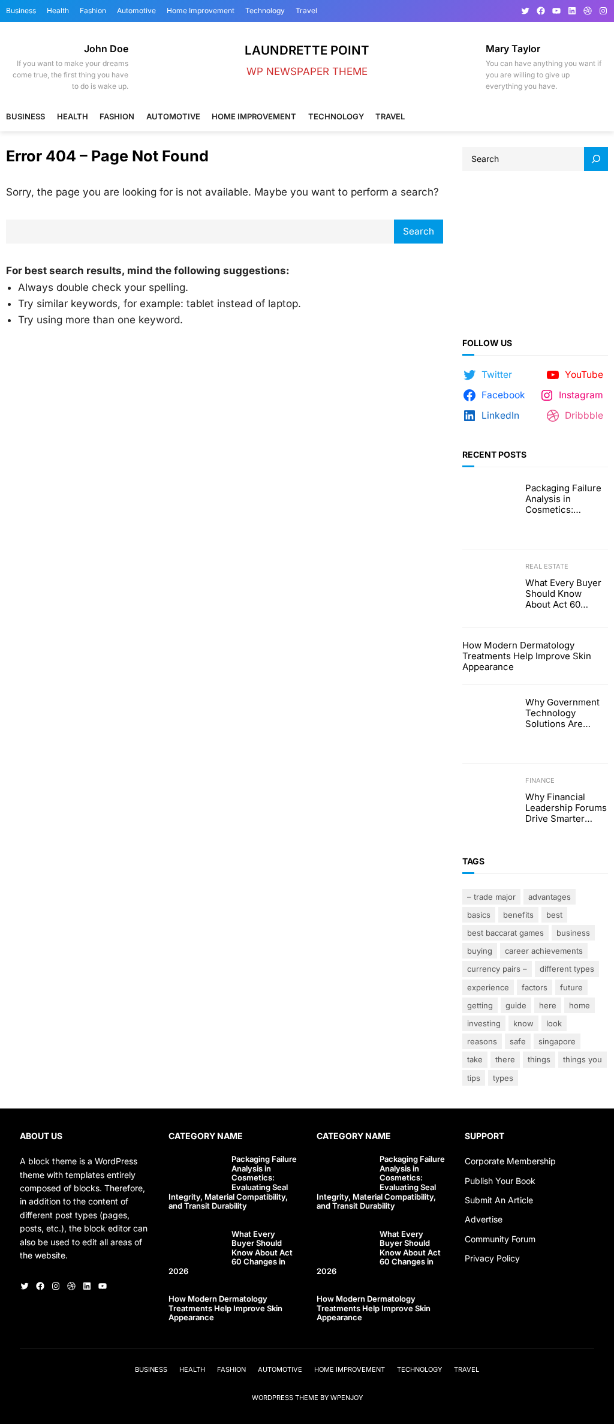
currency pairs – (497, 969)
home (579, 1005)
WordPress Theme (285, 1397)
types (503, 1078)
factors (534, 987)
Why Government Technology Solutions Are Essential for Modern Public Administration (562, 713)
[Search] (596, 159)
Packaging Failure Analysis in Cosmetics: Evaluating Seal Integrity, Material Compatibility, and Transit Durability (563, 499)
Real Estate (546, 566)
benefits (518, 915)
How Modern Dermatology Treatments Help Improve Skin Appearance (526, 656)
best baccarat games (505, 933)
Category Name (205, 1136)
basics (478, 915)
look (554, 1023)
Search (418, 231)
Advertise (483, 1219)
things (539, 1059)
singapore (557, 1041)
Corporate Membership (510, 1161)
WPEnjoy (346, 1397)
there (505, 1059)
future (571, 987)
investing (484, 1023)
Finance (540, 780)
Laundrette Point (307, 50)
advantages (549, 897)
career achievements (544, 951)
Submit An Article (499, 1200)
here (547, 1005)
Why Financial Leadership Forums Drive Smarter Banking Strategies (566, 808)
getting (480, 1005)
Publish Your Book (500, 1181)
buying (479, 951)
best (554, 915)
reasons (482, 1041)
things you (582, 1059)
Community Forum (500, 1239)
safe (518, 1041)
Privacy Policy (492, 1258)
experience (488, 987)
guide (515, 1005)
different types (567, 969)
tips (473, 1078)
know (523, 1023)
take (475, 1059)
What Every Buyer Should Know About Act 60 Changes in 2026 (563, 594)
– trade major (491, 897)
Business (573, 933)
